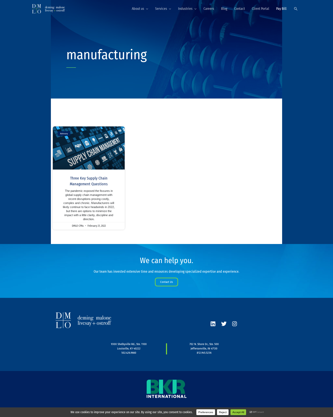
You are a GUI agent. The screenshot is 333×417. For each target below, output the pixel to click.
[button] (295, 9)
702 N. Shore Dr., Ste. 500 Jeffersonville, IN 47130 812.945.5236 (204, 348)
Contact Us (166, 282)
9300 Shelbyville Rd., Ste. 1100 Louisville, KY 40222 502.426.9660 (129, 348)
